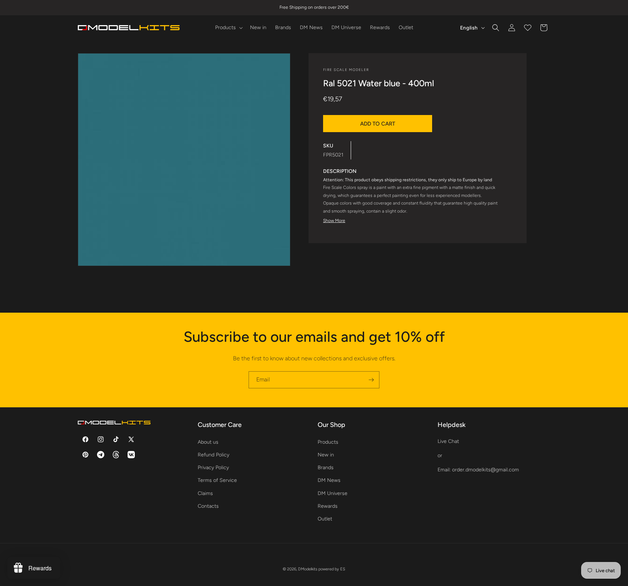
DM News (329, 480)
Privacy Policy (213, 467)
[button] (228, 27)
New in (326, 454)
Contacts (208, 506)
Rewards (328, 506)
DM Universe (332, 493)
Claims (205, 493)
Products (328, 442)
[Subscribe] (371, 379)
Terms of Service (217, 480)
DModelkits (307, 569)
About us (208, 442)
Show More (334, 220)
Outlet (325, 518)
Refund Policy (213, 454)
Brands (326, 467)
